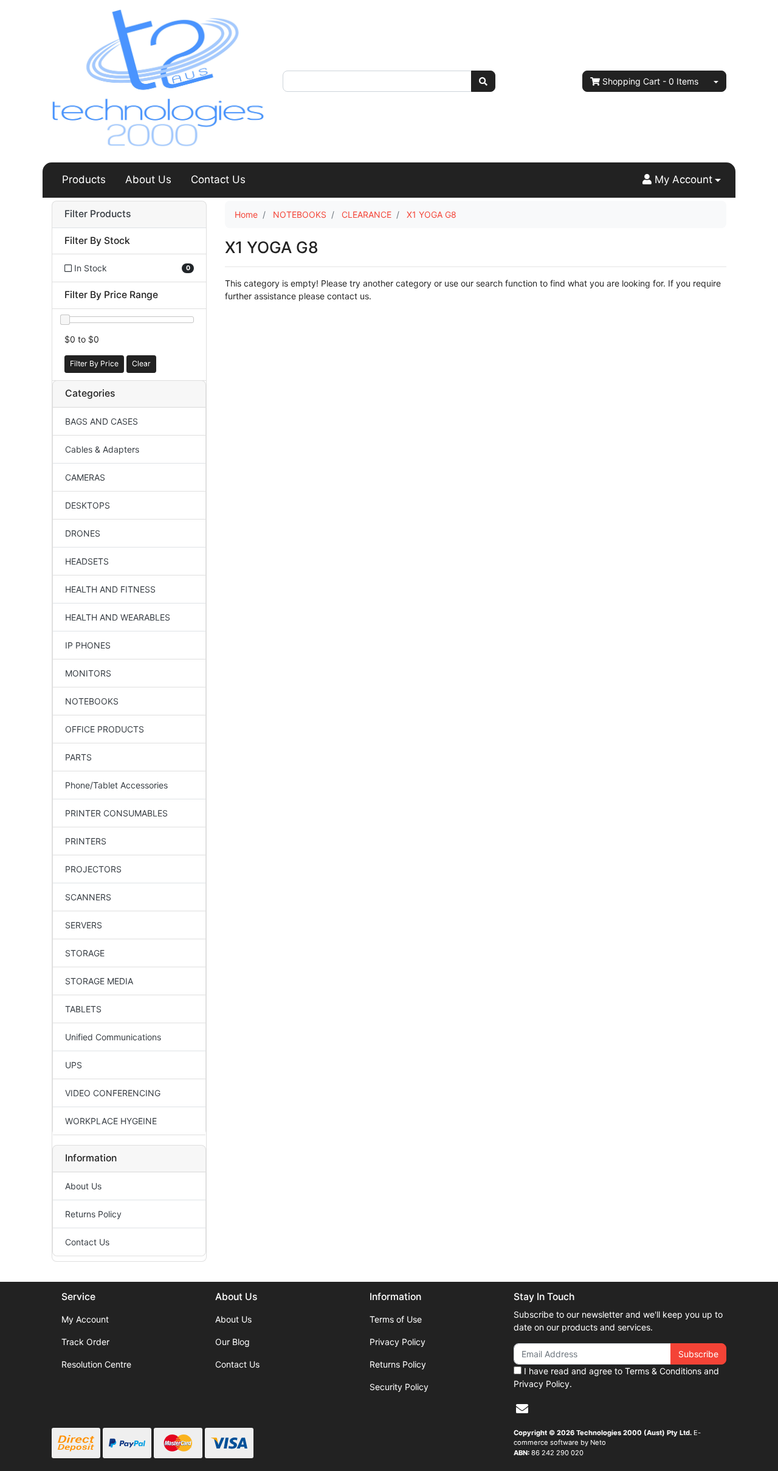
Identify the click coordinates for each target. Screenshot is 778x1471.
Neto (598, 1442)
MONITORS (88, 673)
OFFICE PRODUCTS (104, 729)
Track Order (85, 1342)
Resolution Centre (96, 1364)
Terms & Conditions (663, 1371)
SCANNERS (88, 897)
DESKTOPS (87, 505)
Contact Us (218, 179)
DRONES (82, 533)
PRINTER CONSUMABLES (116, 813)
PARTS (78, 757)
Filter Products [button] (97, 214)
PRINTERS (85, 841)
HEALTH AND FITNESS (110, 589)
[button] (682, 180)
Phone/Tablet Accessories (116, 785)
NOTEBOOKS (92, 701)
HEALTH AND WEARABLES (117, 617)
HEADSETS (87, 561)
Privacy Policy (397, 1342)
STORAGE (85, 953)
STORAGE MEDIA (99, 981)
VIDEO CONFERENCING (112, 1093)
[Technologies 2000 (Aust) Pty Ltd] (158, 80)
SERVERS (83, 925)
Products (84, 179)
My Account (85, 1319)
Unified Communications (113, 1037)
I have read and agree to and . (616, 1377)
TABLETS (83, 1009)
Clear (141, 363)
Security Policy (399, 1387)
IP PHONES (88, 645)
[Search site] (483, 81)
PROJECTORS (93, 869)
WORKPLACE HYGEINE (111, 1121)
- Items (650, 81)
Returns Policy (93, 1214)
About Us (148, 179)
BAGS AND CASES (101, 421)
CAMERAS (85, 477)
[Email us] (522, 1409)
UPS (73, 1065)
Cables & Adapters (102, 449)
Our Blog (232, 1342)
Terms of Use (396, 1319)
